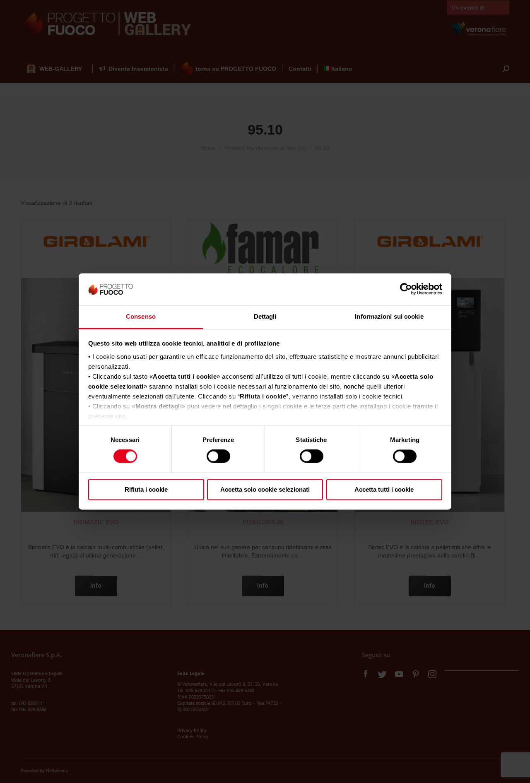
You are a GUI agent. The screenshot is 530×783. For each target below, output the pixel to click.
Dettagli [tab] (265, 316)
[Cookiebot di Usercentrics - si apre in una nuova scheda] (406, 289)
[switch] (218, 456)
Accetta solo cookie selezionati (265, 489)
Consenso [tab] (141, 316)
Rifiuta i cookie (146, 489)
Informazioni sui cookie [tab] (389, 316)
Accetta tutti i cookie (384, 489)
